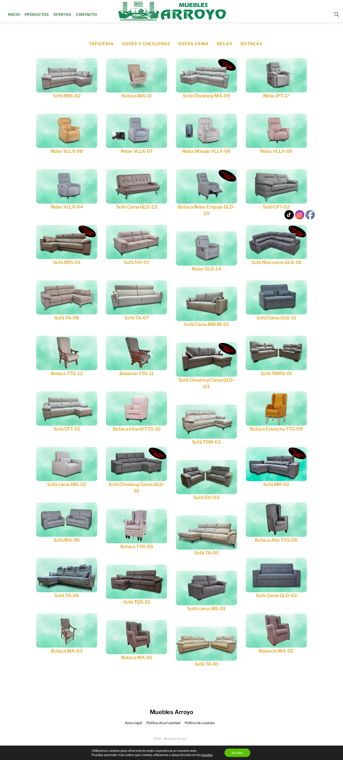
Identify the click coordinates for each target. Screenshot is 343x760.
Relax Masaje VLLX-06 (206, 151)
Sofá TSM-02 (206, 442)
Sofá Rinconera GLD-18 (276, 262)
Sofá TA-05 (206, 553)
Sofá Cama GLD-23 (136, 207)
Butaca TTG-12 (67, 373)
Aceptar (237, 753)
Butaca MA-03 (66, 651)
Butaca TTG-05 (136, 546)
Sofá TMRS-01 (276, 373)
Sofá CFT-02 (276, 207)
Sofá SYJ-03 (206, 497)
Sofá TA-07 (136, 318)
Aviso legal (133, 723)
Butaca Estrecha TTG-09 (276, 429)
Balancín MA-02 (276, 651)
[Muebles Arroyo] (172, 10)
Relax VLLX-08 (67, 151)
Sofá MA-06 (66, 540)
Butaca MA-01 (136, 657)
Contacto (86, 14)
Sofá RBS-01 (66, 262)
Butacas (251, 43)
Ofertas (62, 14)
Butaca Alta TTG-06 (276, 540)
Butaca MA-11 (136, 96)
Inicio (14, 14)
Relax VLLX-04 (67, 207)
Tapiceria (101, 43)
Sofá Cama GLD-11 (276, 318)
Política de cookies (200, 723)
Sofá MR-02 (276, 484)
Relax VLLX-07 (137, 151)
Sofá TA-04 (66, 595)
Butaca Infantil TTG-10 (137, 429)
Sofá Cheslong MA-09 (206, 96)
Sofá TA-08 (66, 318)
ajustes (207, 755)
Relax (225, 43)
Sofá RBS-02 (67, 96)
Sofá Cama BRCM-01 (206, 324)
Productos (36, 14)
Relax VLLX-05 (276, 151)
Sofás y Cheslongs (146, 43)
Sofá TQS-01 (136, 602)
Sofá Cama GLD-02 (276, 595)
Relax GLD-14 (206, 269)
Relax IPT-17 (276, 96)
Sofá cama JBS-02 (66, 484)
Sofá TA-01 (206, 664)
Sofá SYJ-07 (137, 262)
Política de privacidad (163, 723)
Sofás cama (193, 43)
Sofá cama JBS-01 (206, 608)
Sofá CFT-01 (67, 429)
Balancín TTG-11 (136, 373)
